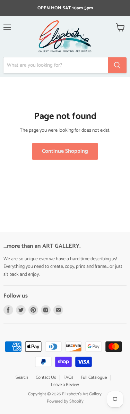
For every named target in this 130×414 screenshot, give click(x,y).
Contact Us (46, 377)
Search (22, 377)
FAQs (68, 377)
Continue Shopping (65, 151)
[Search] (117, 65)
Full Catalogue (94, 377)
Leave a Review (65, 384)
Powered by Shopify (65, 401)
